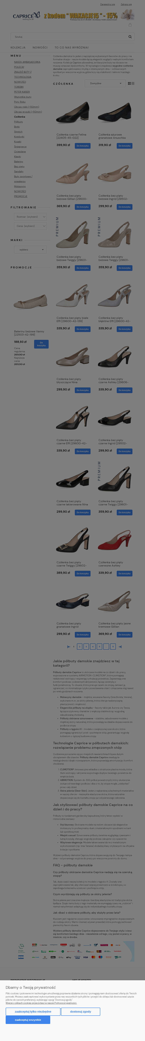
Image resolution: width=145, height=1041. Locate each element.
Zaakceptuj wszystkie (28, 1019)
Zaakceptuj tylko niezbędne (33, 1011)
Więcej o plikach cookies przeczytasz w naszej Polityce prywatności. (41, 1003)
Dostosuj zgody (80, 1011)
